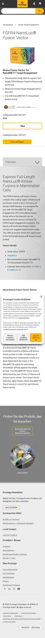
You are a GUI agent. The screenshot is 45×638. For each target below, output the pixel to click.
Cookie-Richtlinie (24, 318)
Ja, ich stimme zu (35, 337)
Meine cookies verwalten (10, 337)
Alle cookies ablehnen (23, 337)
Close (41, 297)
